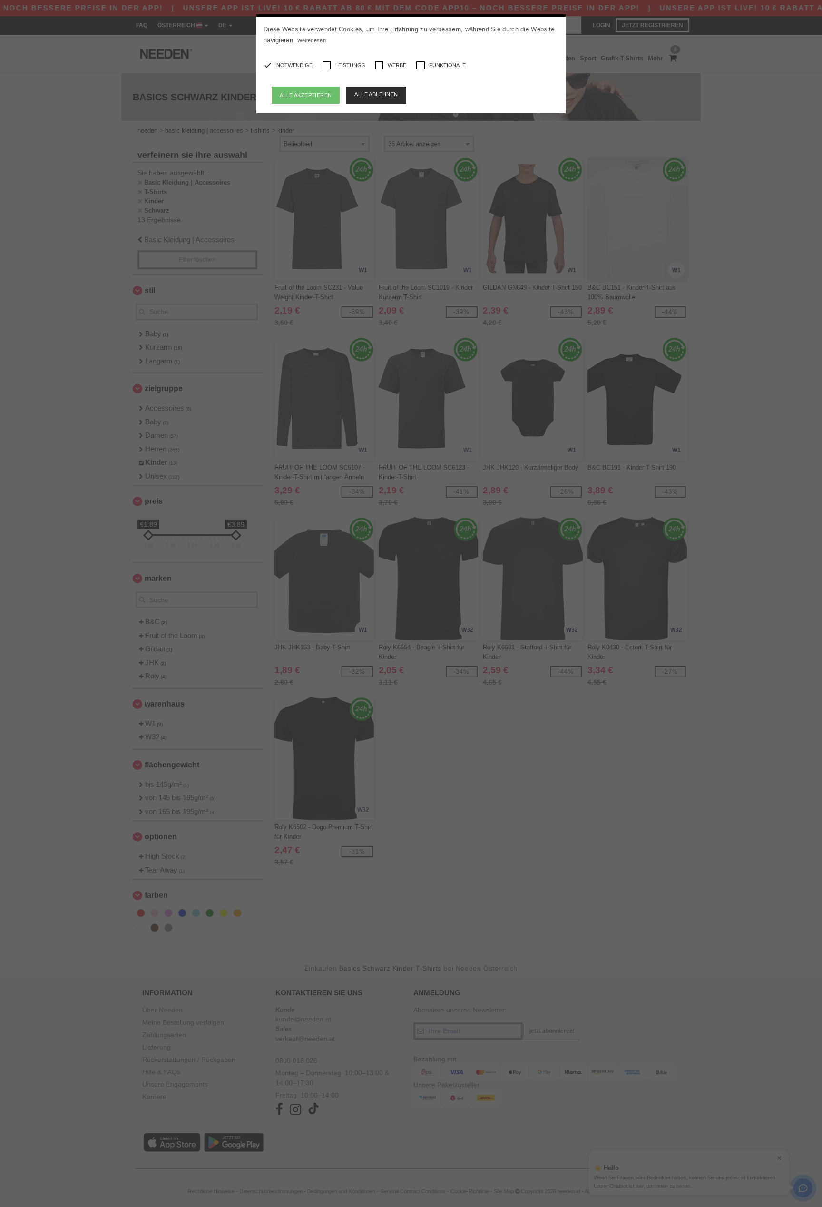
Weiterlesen (311, 40)
